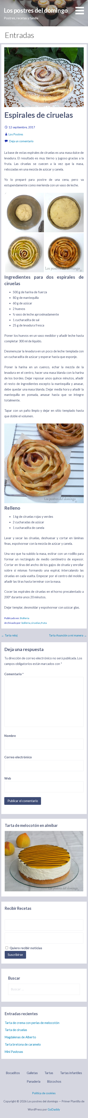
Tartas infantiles (71, 1073)
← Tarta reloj (9, 635)
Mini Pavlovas (14, 1052)
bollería (26, 622)
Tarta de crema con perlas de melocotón (32, 1023)
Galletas (32, 1073)
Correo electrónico (18, 757)
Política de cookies (44, 1093)
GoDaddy (54, 1109)
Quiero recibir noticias (25, 948)
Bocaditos (13, 1073)
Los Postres (16, 134)
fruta (44, 622)
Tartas (48, 1073)
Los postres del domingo (36, 10)
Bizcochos (54, 1081)
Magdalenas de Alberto (20, 1037)
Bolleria (24, 618)
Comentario (13, 674)
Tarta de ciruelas (16, 1030)
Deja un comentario (21, 141)
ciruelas (35, 622)
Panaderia (33, 1081)
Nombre (10, 736)
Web (7, 778)
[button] (81, 8)
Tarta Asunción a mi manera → (68, 635)
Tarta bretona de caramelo (23, 1044)
